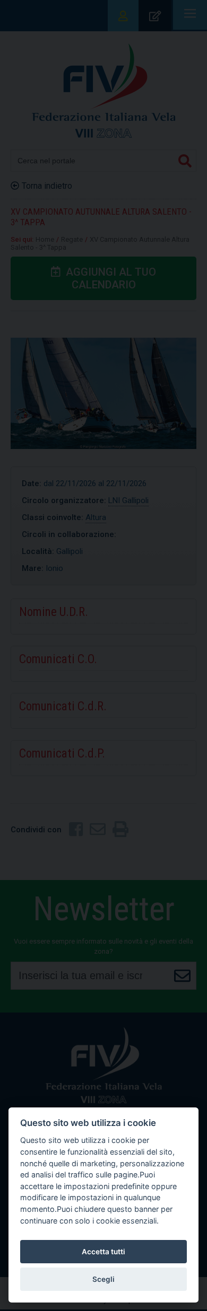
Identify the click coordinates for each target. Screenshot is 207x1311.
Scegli (103, 1279)
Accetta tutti (103, 1251)
